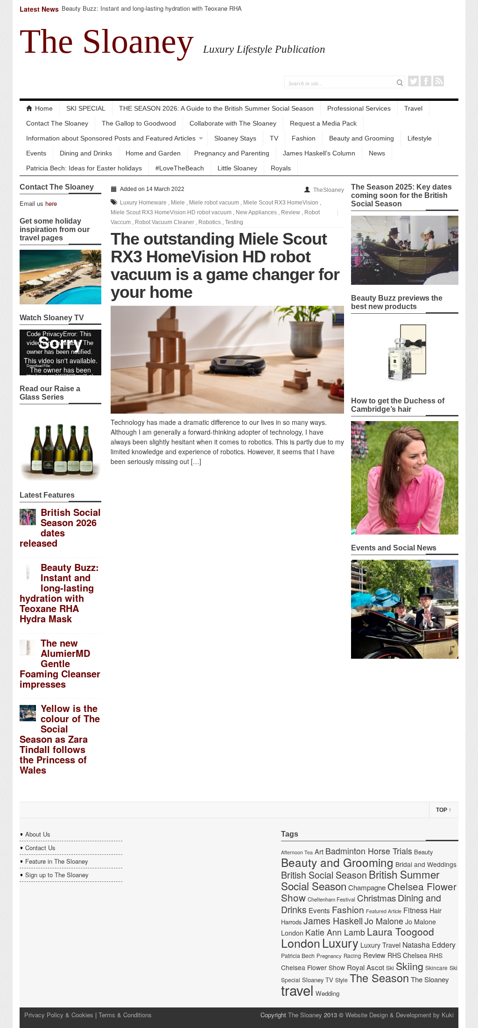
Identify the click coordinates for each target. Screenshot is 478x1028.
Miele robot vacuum (214, 202)
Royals (281, 168)
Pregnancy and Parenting (231, 153)
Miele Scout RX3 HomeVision (280, 202)
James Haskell (333, 920)
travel (297, 990)
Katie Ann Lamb (335, 932)
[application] (60, 352)
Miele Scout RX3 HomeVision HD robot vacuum (171, 212)
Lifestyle (420, 138)
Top (443, 810)
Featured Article (383, 911)
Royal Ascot (365, 967)
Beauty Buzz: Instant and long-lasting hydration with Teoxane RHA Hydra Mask (152, 12)
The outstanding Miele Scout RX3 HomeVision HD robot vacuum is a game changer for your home (225, 265)
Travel (413, 108)
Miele (178, 202)
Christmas (376, 897)
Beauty (423, 851)
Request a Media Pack (323, 123)
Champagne (367, 887)
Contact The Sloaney (57, 123)
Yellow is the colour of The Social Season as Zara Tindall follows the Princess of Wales (60, 738)
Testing (234, 222)
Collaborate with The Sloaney (233, 123)
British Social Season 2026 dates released (60, 527)
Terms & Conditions (125, 1014)
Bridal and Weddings (426, 864)
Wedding (327, 993)
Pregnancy (329, 955)
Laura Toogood (400, 931)
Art (319, 851)
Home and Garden (153, 153)
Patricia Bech (298, 955)
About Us (37, 834)
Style (341, 980)
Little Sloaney (237, 168)
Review (290, 212)
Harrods (291, 921)
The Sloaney (107, 41)
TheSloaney (328, 190)
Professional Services (359, 108)
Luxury (340, 942)
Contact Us (40, 847)
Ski (390, 968)
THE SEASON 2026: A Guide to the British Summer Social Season (216, 108)
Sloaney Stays (235, 138)
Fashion (304, 138)
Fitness (415, 910)
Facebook (426, 81)
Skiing (409, 965)
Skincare (436, 968)
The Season (379, 978)
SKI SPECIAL (85, 108)
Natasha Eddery (429, 944)
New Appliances (256, 212)
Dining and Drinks (86, 153)
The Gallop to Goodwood (139, 123)
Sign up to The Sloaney (57, 874)
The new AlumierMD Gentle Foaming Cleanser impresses (60, 663)
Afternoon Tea (297, 852)
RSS (438, 81)
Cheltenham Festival (331, 899)
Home (44, 108)
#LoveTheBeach (179, 168)
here (51, 203)
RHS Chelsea (407, 955)
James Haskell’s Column (319, 153)
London (300, 942)
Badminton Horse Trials (368, 851)
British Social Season (324, 874)
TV (274, 138)
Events (36, 153)
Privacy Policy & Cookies (58, 1014)
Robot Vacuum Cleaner (164, 222)
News (377, 153)
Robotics (209, 222)
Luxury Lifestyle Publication (264, 49)
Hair (435, 910)
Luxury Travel (380, 945)
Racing (352, 955)
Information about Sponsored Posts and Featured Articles (111, 138)
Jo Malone (384, 921)
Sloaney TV (317, 979)
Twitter (413, 81)
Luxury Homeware (143, 202)
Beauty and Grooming (361, 138)
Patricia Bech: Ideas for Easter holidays (84, 168)
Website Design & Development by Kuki (399, 1014)
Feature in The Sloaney (56, 861)
